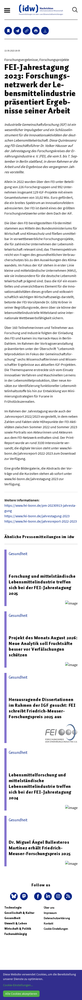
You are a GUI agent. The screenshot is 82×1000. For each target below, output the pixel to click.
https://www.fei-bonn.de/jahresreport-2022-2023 (40, 521)
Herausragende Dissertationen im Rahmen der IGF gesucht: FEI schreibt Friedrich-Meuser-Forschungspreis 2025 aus (42, 708)
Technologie (13, 907)
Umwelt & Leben (15, 923)
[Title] (26, 31)
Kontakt (48, 923)
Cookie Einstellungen (56, 929)
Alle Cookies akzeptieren (21, 994)
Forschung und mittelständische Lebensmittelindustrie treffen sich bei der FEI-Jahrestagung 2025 (42, 585)
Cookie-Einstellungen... (18, 985)
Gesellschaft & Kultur (19, 913)
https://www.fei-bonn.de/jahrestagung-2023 (37, 516)
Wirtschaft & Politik (17, 929)
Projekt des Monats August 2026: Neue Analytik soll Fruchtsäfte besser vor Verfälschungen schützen (43, 646)
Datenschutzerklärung (57, 918)
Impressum (50, 913)
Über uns (49, 907)
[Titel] (8, 31)
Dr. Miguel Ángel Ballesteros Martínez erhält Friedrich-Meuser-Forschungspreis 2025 (40, 848)
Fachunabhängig (15, 934)
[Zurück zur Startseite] (41, 9)
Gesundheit (12, 918)
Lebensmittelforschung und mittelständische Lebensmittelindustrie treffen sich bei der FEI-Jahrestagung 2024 (40, 786)
